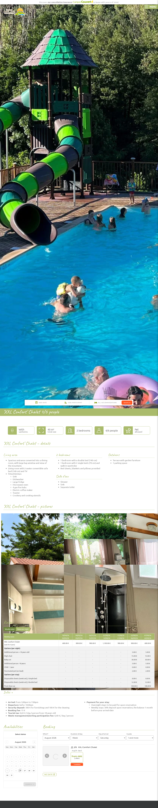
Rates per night (23, 629)
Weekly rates (9, 629)
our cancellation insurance (60, 2)
